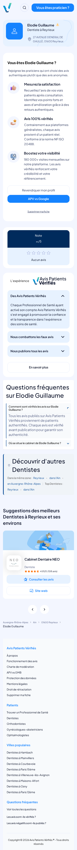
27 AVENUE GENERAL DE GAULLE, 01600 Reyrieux (48, 39)
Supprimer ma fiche (38, 211)
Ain (34, 622)
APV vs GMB (14, 672)
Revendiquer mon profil (38, 190)
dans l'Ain (54, 478)
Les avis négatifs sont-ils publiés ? (26, 823)
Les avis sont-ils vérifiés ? (21, 816)
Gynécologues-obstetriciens (25, 729)
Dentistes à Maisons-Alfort (23, 780)
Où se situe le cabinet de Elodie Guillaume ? (35, 443)
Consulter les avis (41, 579)
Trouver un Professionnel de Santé (27, 712)
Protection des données (21, 678)
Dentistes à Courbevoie (21, 763)
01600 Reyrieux (49, 622)
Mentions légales (17, 683)
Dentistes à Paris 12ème (21, 792)
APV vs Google (38, 199)
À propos (12, 655)
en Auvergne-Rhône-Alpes (24, 483)
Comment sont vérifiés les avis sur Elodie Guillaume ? (33, 408)
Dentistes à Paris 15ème (21, 769)
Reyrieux (38, 478)
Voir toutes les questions (21, 809)
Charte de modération (20, 666)
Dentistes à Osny (17, 786)
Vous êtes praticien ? (52, 7)
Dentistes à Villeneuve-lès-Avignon (28, 775)
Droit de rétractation (19, 689)
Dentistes (13, 718)
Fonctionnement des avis (22, 661)
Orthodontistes (16, 723)
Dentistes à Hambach (20, 752)
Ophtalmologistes (18, 735)
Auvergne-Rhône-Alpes (15, 622)
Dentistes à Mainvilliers (20, 758)
